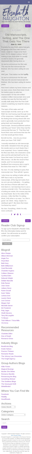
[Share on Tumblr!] (20, 214)
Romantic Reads (7, 354)
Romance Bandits (7, 374)
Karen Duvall (6, 290)
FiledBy (4, 397)
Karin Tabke (5, 293)
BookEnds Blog (7, 346)
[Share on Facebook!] (11, 214)
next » (28, 26)
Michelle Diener (7, 305)
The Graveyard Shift (8, 384)
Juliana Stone (6, 288)
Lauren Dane (6, 298)
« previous (5, 26)
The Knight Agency (8, 359)
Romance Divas (7, 338)
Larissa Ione (5, 296)
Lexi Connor (5, 300)
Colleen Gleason (7, 273)
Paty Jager (5, 310)
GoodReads (5, 399)
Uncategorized (16, 30)
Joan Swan (5, 286)
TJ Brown (4, 318)
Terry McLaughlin (7, 315)
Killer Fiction (5, 366)
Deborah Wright (7, 278)
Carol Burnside (6, 268)
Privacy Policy (17, 435)
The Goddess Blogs (8, 381)
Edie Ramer (5, 283)
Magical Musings (7, 369)
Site (12, 435)
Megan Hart (5, 303)
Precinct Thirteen (7, 351)
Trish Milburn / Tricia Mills (10, 320)
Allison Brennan (7, 256)
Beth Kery (5, 263)
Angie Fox (5, 258)
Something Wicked (8, 379)
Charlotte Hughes (7, 271)
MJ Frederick (6, 308)
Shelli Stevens (6, 313)
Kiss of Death (6, 336)
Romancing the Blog (8, 376)
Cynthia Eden (6, 276)
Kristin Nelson (6, 349)
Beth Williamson (7, 266)
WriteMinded (5, 386)
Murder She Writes (8, 371)
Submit (4, 427)
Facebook (5, 394)
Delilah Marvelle (7, 281)
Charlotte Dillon (6, 333)
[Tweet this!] (14, 214)
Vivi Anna (4, 323)
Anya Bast (5, 261)
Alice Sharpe (6, 253)
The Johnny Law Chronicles (11, 356)
